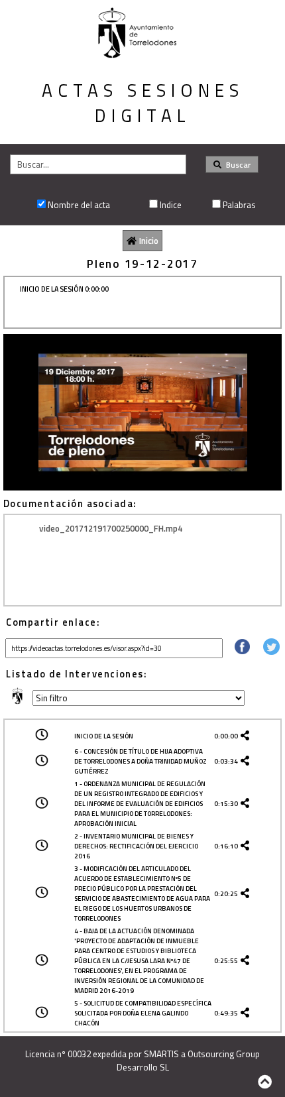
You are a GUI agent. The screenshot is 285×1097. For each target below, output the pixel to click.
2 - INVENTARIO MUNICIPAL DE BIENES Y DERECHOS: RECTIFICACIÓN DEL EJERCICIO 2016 (136, 846)
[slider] (136, 481)
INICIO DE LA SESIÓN (103, 736)
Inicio (148, 240)
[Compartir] (242, 651)
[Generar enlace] (247, 736)
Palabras (239, 204)
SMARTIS (161, 1054)
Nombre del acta (79, 204)
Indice (171, 204)
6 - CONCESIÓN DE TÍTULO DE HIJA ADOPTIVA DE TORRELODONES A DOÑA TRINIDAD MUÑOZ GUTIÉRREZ (140, 761)
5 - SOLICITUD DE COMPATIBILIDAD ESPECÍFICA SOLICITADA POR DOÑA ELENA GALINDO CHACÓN (142, 1013)
